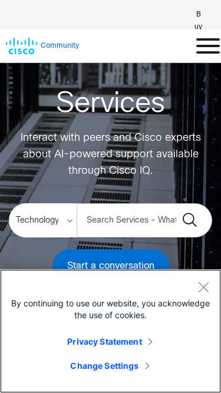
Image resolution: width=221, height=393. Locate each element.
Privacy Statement (104, 341)
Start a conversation (110, 266)
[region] (110, 331)
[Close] (203, 287)
